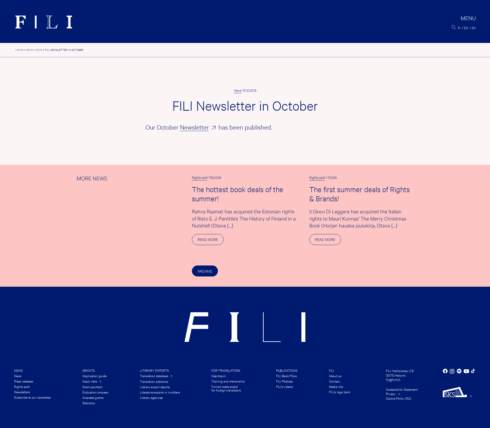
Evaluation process (95, 392)
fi (459, 27)
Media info (336, 386)
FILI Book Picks (286, 375)
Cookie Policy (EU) (398, 398)
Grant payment (92, 386)
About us (335, 375)
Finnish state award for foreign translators (226, 388)
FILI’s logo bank (339, 392)
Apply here (89, 381)
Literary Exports (154, 370)
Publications (286, 370)
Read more (210, 241)
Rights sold (199, 177)
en (466, 27)
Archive (205, 271)
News (238, 90)
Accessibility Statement (402, 389)
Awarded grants (93, 397)
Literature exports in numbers (160, 392)
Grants (88, 370)
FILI (331, 370)
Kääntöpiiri (218, 375)
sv (474, 27)
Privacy (391, 393)
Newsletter (194, 127)
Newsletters (22, 392)
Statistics (88, 402)
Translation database (154, 376)
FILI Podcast (284, 381)
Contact (334, 381)
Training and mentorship (228, 381)
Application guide (94, 375)
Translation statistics (154, 381)
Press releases (23, 381)
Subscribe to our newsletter (32, 397)
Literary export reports (155, 386)
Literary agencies (151, 397)
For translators (225, 370)
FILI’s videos (284, 386)
